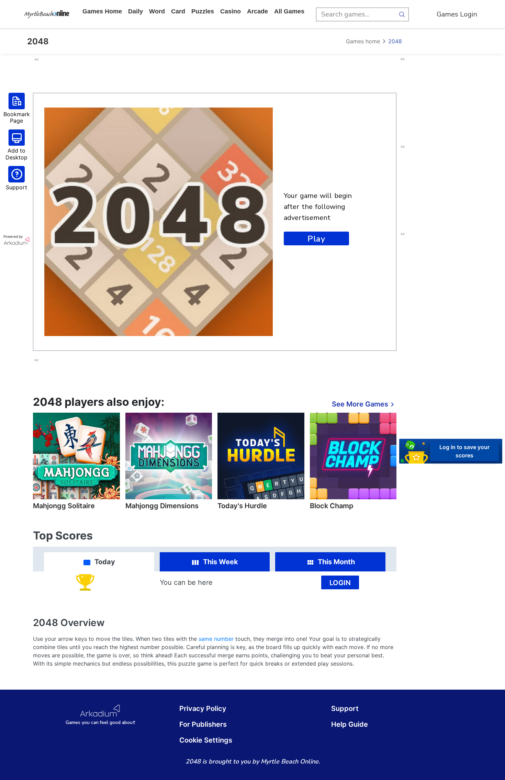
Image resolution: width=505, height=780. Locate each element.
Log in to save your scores (464, 451)
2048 (395, 41)
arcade (257, 11)
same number (216, 638)
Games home (102, 11)
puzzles (202, 11)
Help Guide (349, 724)
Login (340, 583)
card (178, 11)
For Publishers (203, 724)
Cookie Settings (205, 740)
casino (230, 11)
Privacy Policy (202, 708)
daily (135, 11)
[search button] (402, 14)
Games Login (457, 14)
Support (345, 708)
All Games (289, 11)
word (157, 11)
